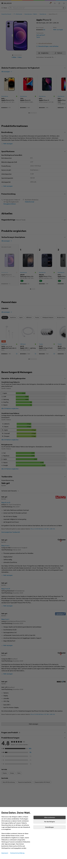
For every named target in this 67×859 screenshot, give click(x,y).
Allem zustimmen (49, 817)
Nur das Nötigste (49, 822)
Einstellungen (49, 827)
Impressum (4, 853)
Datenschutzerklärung (17, 853)
